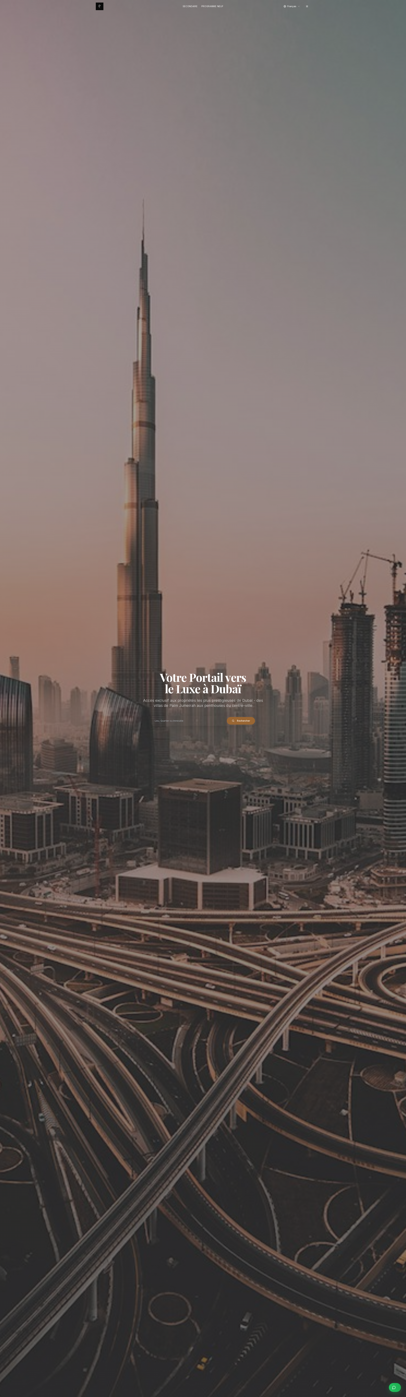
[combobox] (291, 6)
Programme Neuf (212, 6)
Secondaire (190, 6)
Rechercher (243, 720)
